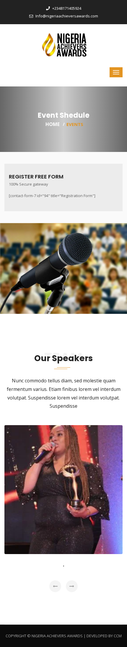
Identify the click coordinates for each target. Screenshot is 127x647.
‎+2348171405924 (66, 8)
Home (52, 124)
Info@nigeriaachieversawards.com (66, 16)
